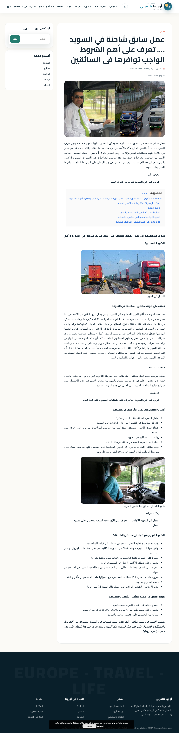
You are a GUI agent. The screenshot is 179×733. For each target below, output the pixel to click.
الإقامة (46, 79)
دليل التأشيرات (118, 711)
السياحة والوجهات (116, 706)
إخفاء (144, 193)
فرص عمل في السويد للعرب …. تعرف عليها (135, 181)
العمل (41, 6)
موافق (89, 726)
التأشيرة (87, 6)
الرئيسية (113, 6)
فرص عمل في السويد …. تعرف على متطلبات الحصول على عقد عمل (121, 399)
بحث (15, 39)
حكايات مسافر (100, 6)
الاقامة (60, 6)
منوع (9, 6)
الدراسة (68, 6)
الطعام (17, 6)
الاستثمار (50, 6)
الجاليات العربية (29, 6)
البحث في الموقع (35, 717)
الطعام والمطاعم (116, 717)
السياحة (78, 6)
